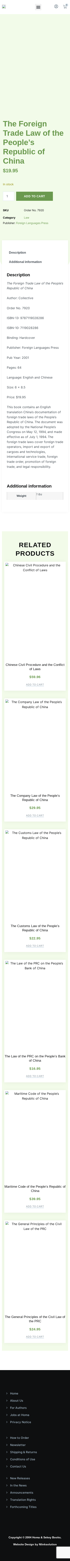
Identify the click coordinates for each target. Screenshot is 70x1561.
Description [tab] (17, 252)
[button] (38, 7)
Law (26, 217)
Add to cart (34, 196)
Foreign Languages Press (32, 223)
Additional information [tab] (25, 262)
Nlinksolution (48, 1544)
